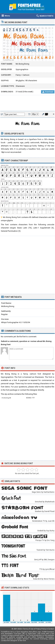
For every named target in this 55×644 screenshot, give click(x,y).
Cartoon (26, 75)
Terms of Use (28, 629)
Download (49, 92)
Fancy (18, 75)
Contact (51, 629)
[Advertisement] (27, 103)
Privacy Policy (40, 629)
